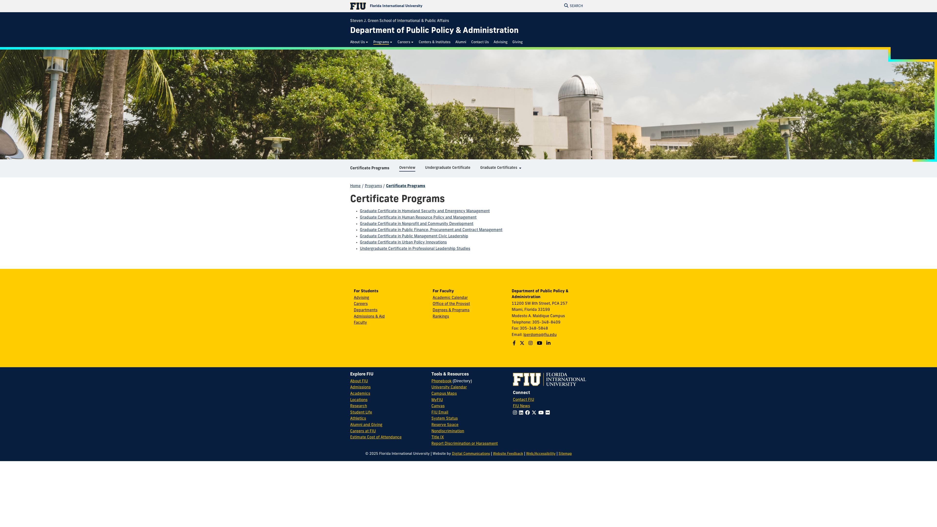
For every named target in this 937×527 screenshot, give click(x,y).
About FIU (359, 381)
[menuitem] (359, 42)
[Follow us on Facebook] (515, 343)
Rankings (441, 317)
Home (355, 186)
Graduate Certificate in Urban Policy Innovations (403, 242)
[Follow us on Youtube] (540, 343)
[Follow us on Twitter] (523, 343)
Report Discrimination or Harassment (464, 444)
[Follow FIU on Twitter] (535, 413)
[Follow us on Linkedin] (549, 343)
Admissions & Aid (369, 317)
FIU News (521, 406)
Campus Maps (444, 394)
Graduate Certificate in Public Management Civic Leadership (414, 236)
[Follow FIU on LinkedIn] (522, 413)
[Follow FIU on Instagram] (516, 413)
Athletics (358, 419)
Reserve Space (444, 425)
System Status (444, 419)
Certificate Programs (369, 168)
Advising (361, 298)
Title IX (437, 437)
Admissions (360, 387)
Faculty (360, 323)
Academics (360, 394)
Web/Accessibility (541, 454)
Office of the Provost (451, 304)
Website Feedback (508, 454)
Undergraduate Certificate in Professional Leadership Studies (415, 249)
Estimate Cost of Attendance (376, 437)
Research (358, 406)
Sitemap (565, 454)
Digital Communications (471, 454)
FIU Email (439, 413)
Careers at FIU (363, 431)
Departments (365, 310)
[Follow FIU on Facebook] (528, 413)
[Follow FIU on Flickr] (549, 413)
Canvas (438, 406)
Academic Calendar (450, 298)
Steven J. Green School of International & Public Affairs (399, 21)
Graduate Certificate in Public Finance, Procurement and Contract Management (431, 230)
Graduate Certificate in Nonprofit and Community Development (416, 224)
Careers (361, 304)
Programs (373, 186)
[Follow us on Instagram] (531, 343)
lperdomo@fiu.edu (540, 335)
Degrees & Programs (451, 310)
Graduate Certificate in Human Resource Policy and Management (418, 218)
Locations (358, 400)
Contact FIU (523, 400)
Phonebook (441, 381)
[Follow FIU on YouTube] (542, 413)
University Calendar (449, 387)
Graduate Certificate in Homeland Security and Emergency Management (425, 211)
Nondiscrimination (447, 431)
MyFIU (437, 400)
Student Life (361, 413)
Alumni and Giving (366, 425)
